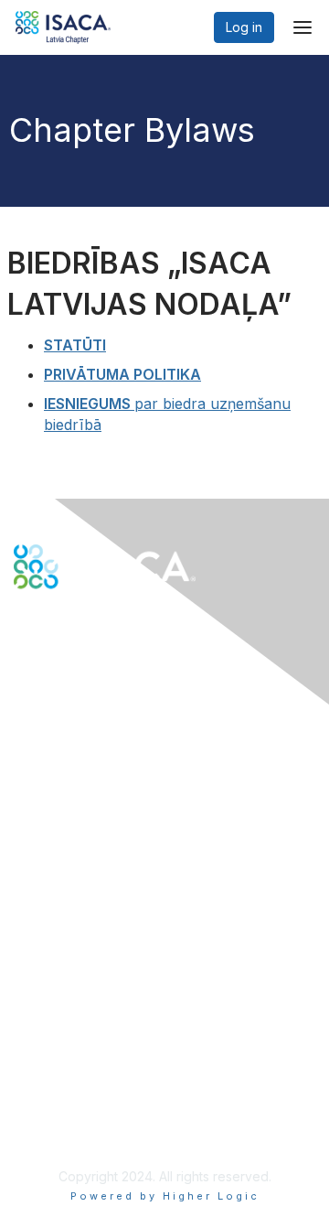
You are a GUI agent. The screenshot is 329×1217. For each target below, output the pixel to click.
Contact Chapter (63, 757)
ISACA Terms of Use (74, 1085)
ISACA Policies (57, 1068)
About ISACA (52, 1031)
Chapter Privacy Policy (82, 1130)
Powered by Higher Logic (165, 1196)
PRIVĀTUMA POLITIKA (122, 374)
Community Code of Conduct (101, 1050)
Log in (244, 27)
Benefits (38, 908)
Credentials (48, 926)
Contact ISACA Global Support (106, 784)
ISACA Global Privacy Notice (99, 1104)
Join (26, 891)
